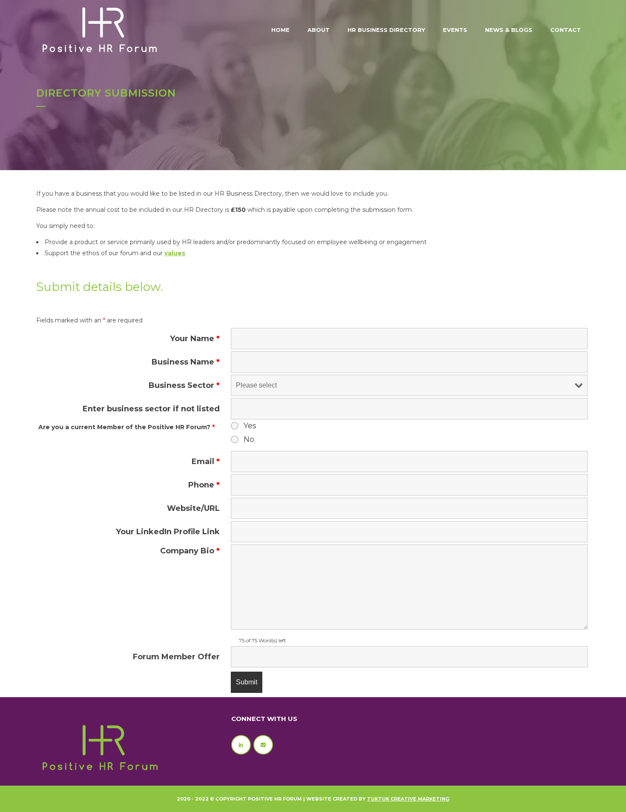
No (249, 439)
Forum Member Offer (176, 656)
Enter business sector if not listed (151, 409)
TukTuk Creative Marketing (408, 799)
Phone (204, 485)
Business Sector (184, 385)
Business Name (186, 362)
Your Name (195, 338)
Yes (250, 426)
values (174, 253)
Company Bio (190, 551)
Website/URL (193, 508)
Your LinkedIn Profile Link (168, 531)
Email (206, 461)
